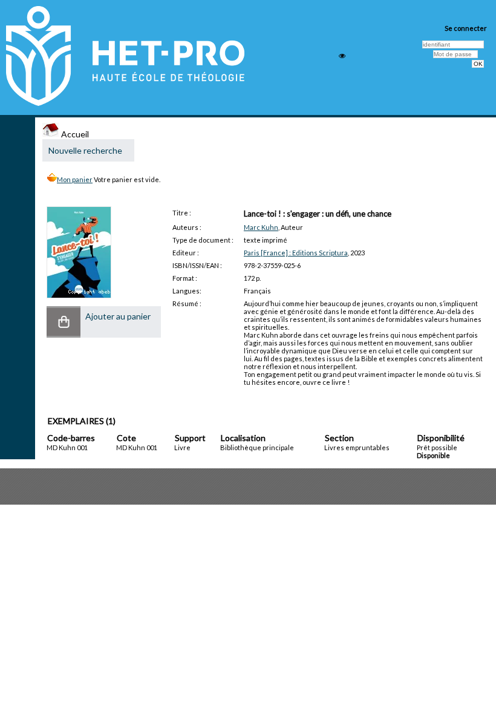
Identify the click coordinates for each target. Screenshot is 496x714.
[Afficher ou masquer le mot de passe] (342, 56)
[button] (63, 322)
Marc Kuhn (261, 227)
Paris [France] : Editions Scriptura (296, 253)
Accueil (74, 134)
